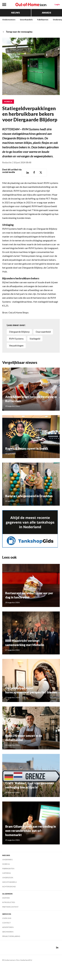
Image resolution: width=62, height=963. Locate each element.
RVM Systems (16, 338)
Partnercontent (10, 907)
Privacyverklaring (11, 936)
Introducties (8, 902)
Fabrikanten (42, 19)
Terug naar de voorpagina (19, 31)
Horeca (8, 102)
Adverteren (8, 927)
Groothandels (26, 19)
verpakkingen (16, 345)
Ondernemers (8, 19)
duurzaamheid (43, 331)
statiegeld (35, 338)
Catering (6, 873)
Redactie (7, 162)
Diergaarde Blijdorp (19, 331)
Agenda (6, 898)
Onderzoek (7, 877)
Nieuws (15, 12)
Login (57, 4)
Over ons (6, 918)
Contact (6, 923)
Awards (46, 12)
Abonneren (7, 932)
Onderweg (7, 859)
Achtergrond (9, 886)
